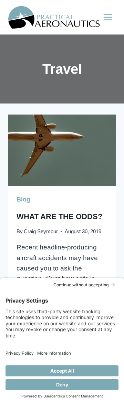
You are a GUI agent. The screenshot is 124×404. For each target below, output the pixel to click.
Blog (23, 199)
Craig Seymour (41, 231)
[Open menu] (108, 17)
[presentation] (62, 150)
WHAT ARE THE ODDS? (59, 216)
